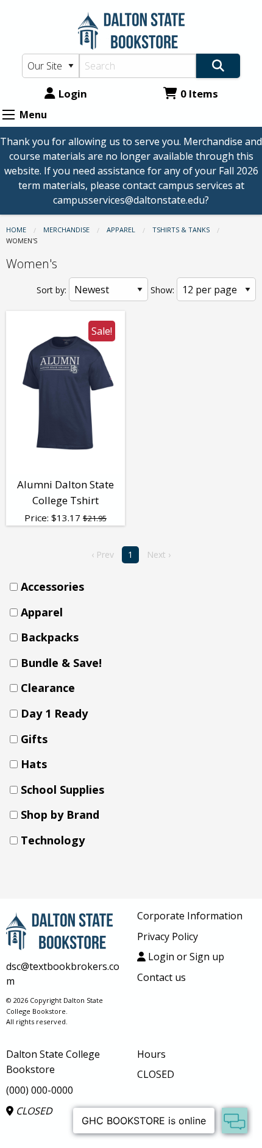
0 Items (199, 94)
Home (16, 229)
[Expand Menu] (8, 114)
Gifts (34, 739)
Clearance (48, 687)
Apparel (121, 229)
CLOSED (32, 1111)
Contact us (161, 977)
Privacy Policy (167, 936)
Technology (53, 840)
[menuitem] (135, 587)
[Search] (218, 66)
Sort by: (51, 290)
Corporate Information (190, 915)
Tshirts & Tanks (181, 229)
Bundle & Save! (61, 662)
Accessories (52, 586)
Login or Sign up (185, 956)
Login (72, 94)
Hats (34, 764)
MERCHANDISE (66, 229)
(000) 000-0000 (39, 1090)
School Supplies (62, 789)
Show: (162, 290)
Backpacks (50, 637)
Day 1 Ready (54, 713)
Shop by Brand (60, 814)
